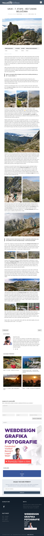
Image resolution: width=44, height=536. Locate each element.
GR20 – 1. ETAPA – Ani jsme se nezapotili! (31, 388)
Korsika (32, 14)
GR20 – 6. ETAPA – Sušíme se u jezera (11, 370)
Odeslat (22, 492)
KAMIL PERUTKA (30, 534)
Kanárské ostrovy (5, 521)
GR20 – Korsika (5, 517)
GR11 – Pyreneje (5, 516)
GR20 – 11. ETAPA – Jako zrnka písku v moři (11, 389)
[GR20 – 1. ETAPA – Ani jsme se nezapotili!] (32, 381)
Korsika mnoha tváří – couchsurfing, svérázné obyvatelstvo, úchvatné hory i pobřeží (31, 371)
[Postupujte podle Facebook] (4, 506)
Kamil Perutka (19, 14)
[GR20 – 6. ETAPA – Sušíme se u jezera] (12, 362)
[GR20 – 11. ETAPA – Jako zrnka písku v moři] (12, 381)
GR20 (30, 14)
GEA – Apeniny (5, 519)
